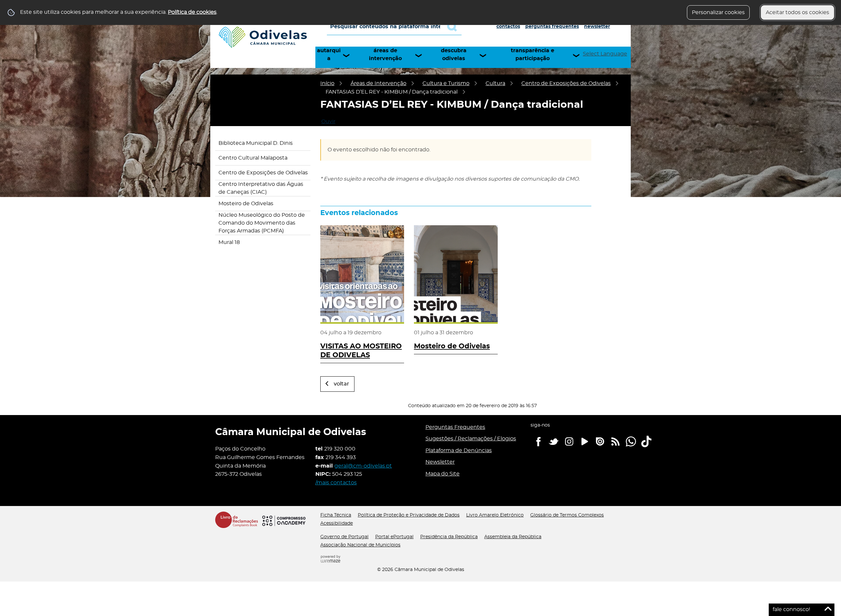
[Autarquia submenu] (349, 55)
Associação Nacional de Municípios (360, 545)
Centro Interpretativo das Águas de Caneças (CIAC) (260, 188)
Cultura (495, 83)
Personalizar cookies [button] (718, 12)
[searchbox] (394, 26)
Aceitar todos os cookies (797, 12)
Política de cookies (192, 12)
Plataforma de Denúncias (458, 450)
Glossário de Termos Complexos (567, 515)
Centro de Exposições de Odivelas (566, 83)
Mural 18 (229, 242)
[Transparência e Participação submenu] (579, 55)
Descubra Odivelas (453, 54)
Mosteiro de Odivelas (245, 203)
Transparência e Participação (532, 54)
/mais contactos (336, 482)
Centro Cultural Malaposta (252, 158)
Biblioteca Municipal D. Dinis (255, 143)
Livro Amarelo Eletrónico (495, 515)
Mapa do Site (442, 473)
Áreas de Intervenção (385, 54)
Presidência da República (449, 537)
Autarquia (329, 54)
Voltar (341, 383)
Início (327, 83)
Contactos (508, 26)
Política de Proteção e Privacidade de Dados (409, 515)
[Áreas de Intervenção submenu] (421, 55)
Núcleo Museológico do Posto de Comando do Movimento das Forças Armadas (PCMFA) (261, 222)
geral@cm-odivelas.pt (363, 466)
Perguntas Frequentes (552, 26)
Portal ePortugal (394, 537)
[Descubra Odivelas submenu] (486, 55)
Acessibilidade (336, 523)
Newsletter (597, 26)
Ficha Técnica (335, 515)
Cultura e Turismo (445, 83)
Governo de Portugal (344, 537)
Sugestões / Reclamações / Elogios (470, 438)
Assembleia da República (512, 537)
